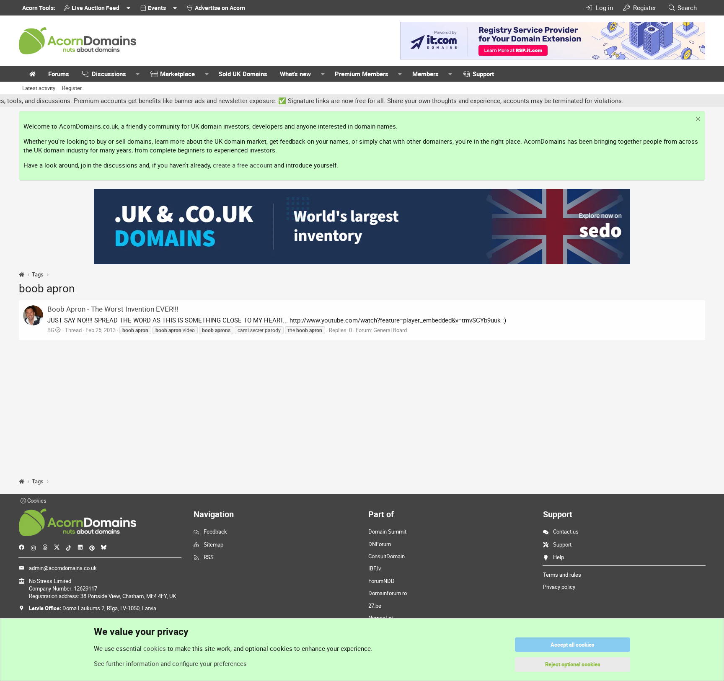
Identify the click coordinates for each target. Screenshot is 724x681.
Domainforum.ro (387, 593)
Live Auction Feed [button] (95, 8)
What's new (295, 74)
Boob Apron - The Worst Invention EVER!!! (112, 309)
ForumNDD (381, 581)
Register (72, 88)
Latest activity (38, 88)
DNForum (379, 544)
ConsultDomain (386, 556)
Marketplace (177, 74)
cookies (154, 648)
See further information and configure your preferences (170, 663)
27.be (374, 605)
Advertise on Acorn (220, 8)
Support (483, 74)
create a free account (242, 165)
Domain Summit (387, 531)
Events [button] (157, 8)
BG (50, 330)
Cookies (36, 500)
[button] (138, 74)
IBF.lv (374, 568)
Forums (58, 74)
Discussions (109, 74)
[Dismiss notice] (697, 120)
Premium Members (361, 74)
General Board (390, 330)
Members (425, 74)
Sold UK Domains (243, 74)
